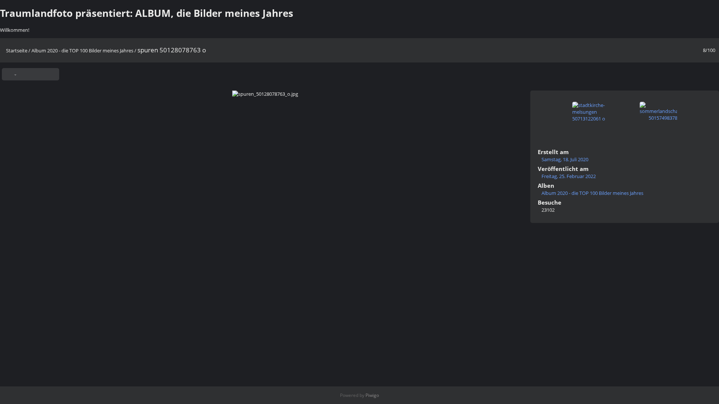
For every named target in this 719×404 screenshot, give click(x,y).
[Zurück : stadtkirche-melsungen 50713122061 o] (697, 72)
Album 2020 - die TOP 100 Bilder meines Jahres (82, 50)
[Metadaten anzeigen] (37, 74)
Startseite (16, 50)
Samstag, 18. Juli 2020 (564, 159)
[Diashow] (24, 74)
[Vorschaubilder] (684, 72)
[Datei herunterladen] (50, 74)
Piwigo (372, 395)
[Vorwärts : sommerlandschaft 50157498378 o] (710, 72)
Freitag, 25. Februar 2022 (568, 176)
